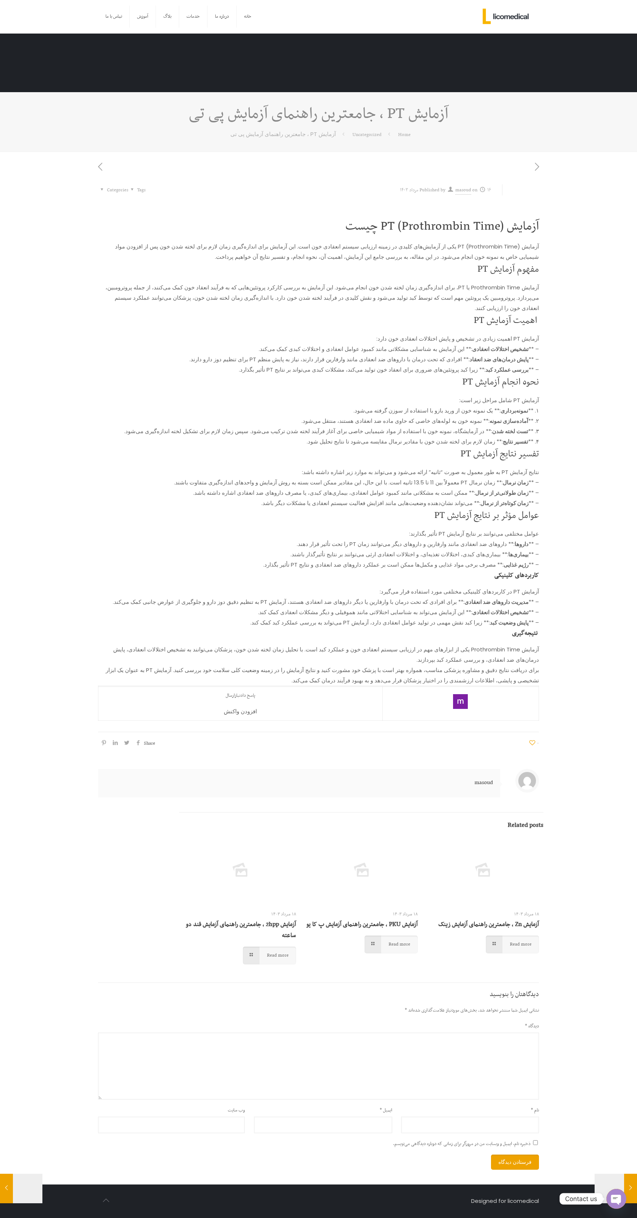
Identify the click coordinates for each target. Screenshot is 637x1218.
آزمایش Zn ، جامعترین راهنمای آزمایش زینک (488, 924)
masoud (463, 190)
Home (404, 135)
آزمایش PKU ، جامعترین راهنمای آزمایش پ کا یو (362, 924)
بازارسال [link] (232, 696)
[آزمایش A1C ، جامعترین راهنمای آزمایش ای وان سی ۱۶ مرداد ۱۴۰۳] (616, 1188)
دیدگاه (532, 1026)
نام (535, 1110)
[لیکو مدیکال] (506, 16)
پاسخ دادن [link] (247, 696)
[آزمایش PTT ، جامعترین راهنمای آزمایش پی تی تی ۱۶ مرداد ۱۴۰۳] (21, 1188)
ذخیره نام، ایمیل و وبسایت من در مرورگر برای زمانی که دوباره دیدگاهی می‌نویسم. (461, 1144)
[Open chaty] (616, 1199)
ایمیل (386, 1110)
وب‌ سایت (236, 1110)
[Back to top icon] (106, 1200)
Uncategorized (367, 135)
